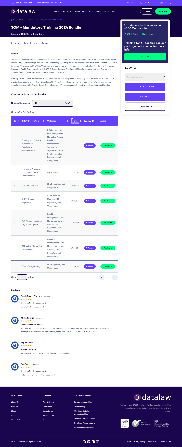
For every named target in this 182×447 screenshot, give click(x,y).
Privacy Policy (139, 442)
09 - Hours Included (75, 121)
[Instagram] (84, 441)
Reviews (45, 43)
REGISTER (163, 11)
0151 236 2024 (26, 3)
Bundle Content (30, 43)
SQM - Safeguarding (31, 266)
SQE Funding (79, 406)
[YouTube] (97, 441)
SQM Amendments (30, 186)
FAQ (12, 415)
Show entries (22, 277)
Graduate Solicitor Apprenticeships (82, 412)
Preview (90, 145)
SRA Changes (48, 415)
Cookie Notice (152, 442)
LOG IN (147, 11)
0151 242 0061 (56, 3)
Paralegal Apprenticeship (84, 423)
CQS (91, 11)
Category (51, 121)
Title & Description (30, 121)
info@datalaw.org (164, 3)
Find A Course (22, 20)
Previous (101, 277)
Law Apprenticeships (83, 402)
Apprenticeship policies (84, 427)
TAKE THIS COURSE (145, 87)
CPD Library (67, 11)
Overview (15, 43)
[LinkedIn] (88, 441)
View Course (108, 145)
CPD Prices (47, 406)
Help (129, 442)
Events (114, 11)
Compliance (48, 411)
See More (145, 57)
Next (115, 277)
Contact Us (16, 420)
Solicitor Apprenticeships (84, 418)
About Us (15, 402)
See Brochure (146, 106)
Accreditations (81, 11)
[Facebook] (93, 441)
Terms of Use (165, 442)
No (14, 121)
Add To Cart (145, 96)
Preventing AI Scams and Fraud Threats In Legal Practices (31, 172)
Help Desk (15, 406)
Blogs (13, 411)
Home (56, 11)
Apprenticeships (102, 11)
